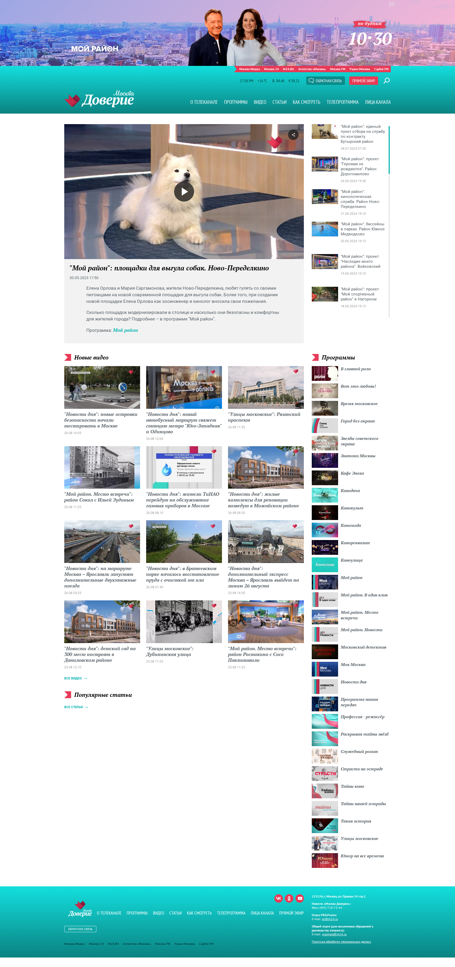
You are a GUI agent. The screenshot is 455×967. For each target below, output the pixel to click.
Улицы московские (359, 838)
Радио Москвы (360, 69)
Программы (236, 102)
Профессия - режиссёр (362, 717)
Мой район (125, 330)
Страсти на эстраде (362, 769)
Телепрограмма (343, 102)
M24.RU (288, 69)
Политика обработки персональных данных (341, 942)
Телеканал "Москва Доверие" (99, 98)
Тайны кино (352, 786)
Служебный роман (359, 751)
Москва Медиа (249, 69)
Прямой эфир (363, 80)
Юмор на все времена (362, 856)
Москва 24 (271, 69)
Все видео (73, 678)
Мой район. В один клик (364, 595)
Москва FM (337, 69)
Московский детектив (363, 647)
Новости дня (354, 682)
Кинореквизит (355, 543)
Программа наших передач (359, 702)
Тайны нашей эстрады (363, 803)
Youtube (299, 898)
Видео (260, 102)
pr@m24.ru (330, 919)
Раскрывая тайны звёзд (364, 734)
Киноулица (352, 560)
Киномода (351, 525)
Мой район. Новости (361, 630)
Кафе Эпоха (352, 473)
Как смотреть (306, 102)
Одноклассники (289, 898)
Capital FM (381, 69)
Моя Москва (353, 664)
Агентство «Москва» (312, 69)
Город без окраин (358, 421)
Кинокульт (352, 508)
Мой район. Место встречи (359, 615)
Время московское (359, 403)
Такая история (356, 821)
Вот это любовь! (358, 386)
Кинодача (350, 490)
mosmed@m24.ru (334, 934)
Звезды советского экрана (359, 441)
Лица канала (378, 102)
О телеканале (204, 102)
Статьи (279, 102)
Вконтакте (278, 898)
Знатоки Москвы (358, 456)
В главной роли (356, 369)
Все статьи (73, 707)
